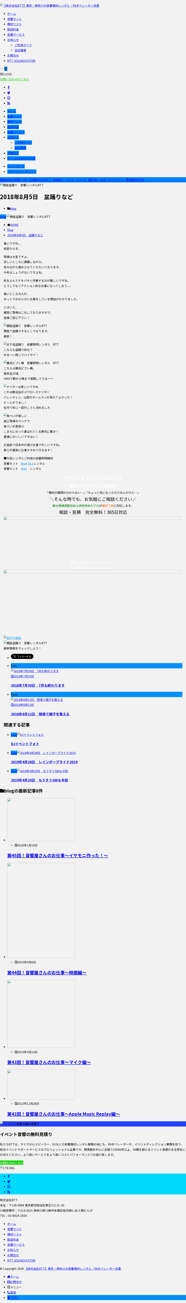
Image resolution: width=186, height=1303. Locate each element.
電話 (13, 1292)
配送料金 (13, 29)
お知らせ (13, 40)
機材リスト (14, 24)
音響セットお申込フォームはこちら (93, 562)
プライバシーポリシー (21, 171)
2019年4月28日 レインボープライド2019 (44, 761)
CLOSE (7, 74)
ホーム (11, 13)
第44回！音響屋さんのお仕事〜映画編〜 (46, 972)
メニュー (16, 1287)
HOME (14, 225)
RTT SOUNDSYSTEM (21, 60)
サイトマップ (16, 166)
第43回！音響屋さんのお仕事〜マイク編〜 (49, 1062)
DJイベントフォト (25, 743)
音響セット (14, 19)
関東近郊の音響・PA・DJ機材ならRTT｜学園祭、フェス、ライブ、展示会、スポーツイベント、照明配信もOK (72, 180)
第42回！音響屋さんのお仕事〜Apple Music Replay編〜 (63, 1114)
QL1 (30, 463)
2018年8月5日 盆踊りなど (25, 235)
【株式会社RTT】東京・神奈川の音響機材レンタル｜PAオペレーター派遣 (73, 1268)
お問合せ (13, 55)
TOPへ (14, 1297)
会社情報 (20, 50)
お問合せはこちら (11, 1163)
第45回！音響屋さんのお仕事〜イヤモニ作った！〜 (57, 855)
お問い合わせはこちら (14, 79)
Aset (24, 468)
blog (13, 208)
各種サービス (16, 34)
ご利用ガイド (23, 45)
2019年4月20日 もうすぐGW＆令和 (39, 779)
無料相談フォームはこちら (93, 567)
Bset (24, 463)
